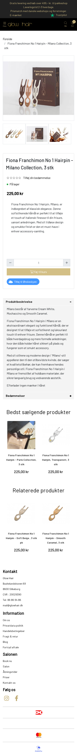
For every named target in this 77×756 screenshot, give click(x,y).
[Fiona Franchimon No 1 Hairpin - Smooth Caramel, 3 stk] (55, 513)
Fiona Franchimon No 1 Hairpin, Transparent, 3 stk (55, 460)
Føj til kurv (40, 272)
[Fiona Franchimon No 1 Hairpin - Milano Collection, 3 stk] (14, 133)
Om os (6, 620)
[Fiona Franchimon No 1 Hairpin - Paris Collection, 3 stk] (21, 435)
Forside (7, 39)
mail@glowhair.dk (13, 605)
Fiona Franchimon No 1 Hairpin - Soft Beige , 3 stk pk (21, 538)
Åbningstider (10, 671)
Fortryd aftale (11, 647)
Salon (6, 666)
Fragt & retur (10, 636)
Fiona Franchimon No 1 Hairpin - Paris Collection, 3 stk (21, 460)
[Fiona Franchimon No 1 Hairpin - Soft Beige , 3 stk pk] (21, 513)
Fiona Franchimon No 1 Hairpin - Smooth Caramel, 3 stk (55, 538)
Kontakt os (9, 682)
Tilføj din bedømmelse (36, 177)
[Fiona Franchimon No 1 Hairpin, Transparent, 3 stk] (55, 435)
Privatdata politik (13, 625)
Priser (6, 677)
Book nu (7, 661)
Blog (5, 641)
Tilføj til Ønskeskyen (25, 281)
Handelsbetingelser (14, 631)
